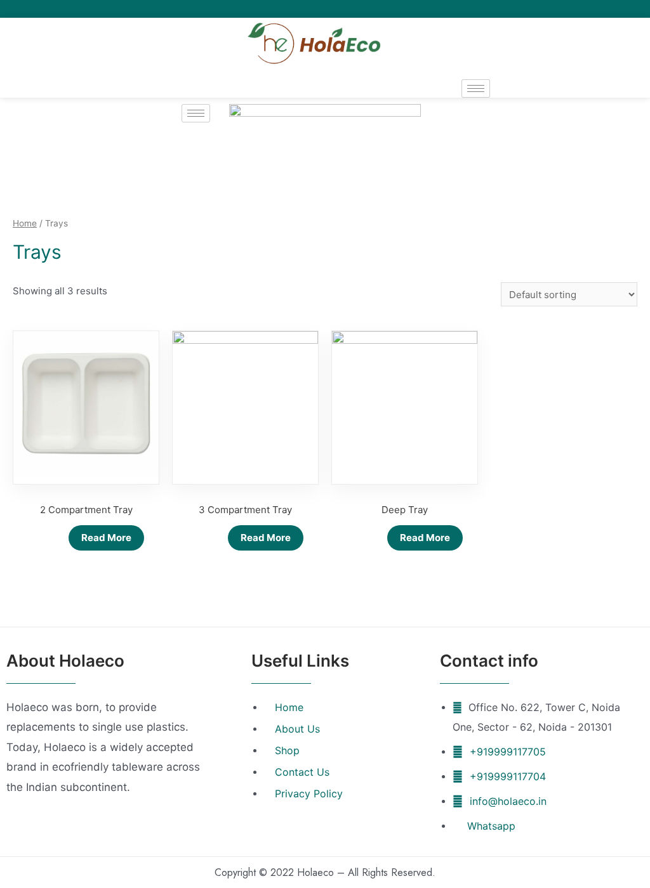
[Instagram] (608, 9)
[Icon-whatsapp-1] (643, 9)
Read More (106, 538)
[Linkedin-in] (625, 9)
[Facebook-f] (590, 9)
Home (25, 223)
